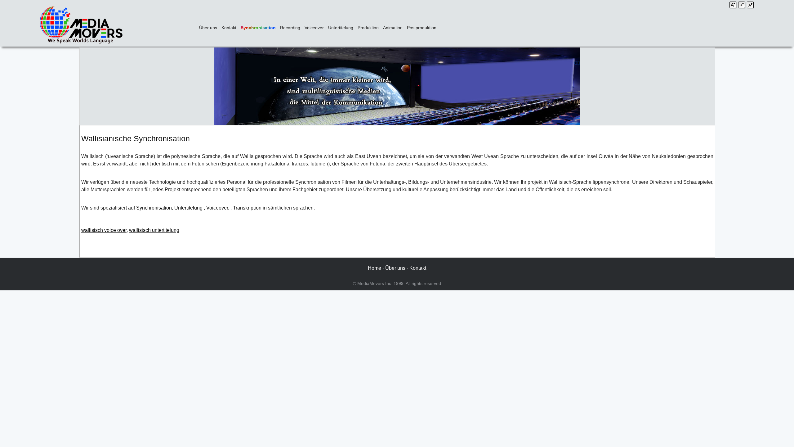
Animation (393, 27)
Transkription (248, 207)
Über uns (208, 27)
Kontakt (228, 27)
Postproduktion (421, 27)
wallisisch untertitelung (154, 230)
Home (374, 268)
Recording (290, 27)
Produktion (368, 27)
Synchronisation (258, 27)
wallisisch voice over (104, 230)
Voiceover (314, 27)
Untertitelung (340, 27)
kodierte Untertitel (694, 207)
